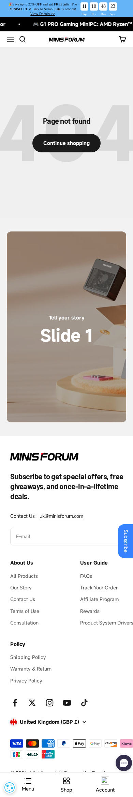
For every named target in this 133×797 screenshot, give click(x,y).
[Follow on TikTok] (84, 702)
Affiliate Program (99, 599)
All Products (24, 576)
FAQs (86, 576)
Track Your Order (99, 587)
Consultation (24, 622)
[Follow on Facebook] (14, 702)
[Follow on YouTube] (67, 702)
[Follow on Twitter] (32, 702)
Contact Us (22, 599)
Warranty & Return (30, 668)
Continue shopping (66, 143)
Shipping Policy (28, 657)
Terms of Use (24, 611)
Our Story (21, 587)
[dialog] (9, 787)
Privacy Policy (26, 680)
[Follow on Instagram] (49, 702)
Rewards (90, 611)
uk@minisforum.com (61, 516)
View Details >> (42, 14)
